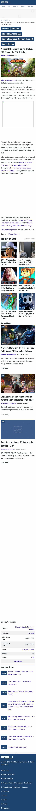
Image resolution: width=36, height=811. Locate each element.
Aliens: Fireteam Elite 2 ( (17, 672)
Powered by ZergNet (30, 238)
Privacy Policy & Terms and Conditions (17, 783)
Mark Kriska (5, 55)
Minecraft (16, 28)
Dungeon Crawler (28, 649)
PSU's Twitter (8, 779)
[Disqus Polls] (18, 491)
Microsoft (6, 28)
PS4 (31, 627)
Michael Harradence (8, 354)
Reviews (6, 808)
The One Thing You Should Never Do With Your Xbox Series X (26, 262)
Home (3, 6)
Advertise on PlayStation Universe (15, 787)
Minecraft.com (13, 234)
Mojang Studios (8, 44)
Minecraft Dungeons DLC (11, 33)
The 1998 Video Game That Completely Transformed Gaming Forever (8, 315)
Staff (4, 800)
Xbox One (31, 629)
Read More (18, 661)
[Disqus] (18, 540)
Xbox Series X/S (14, 674)
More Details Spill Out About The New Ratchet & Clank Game (27, 287)
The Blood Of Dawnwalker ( (18, 727)
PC (28, 627)
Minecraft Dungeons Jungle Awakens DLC (17, 38)
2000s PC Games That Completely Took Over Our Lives (8, 262)
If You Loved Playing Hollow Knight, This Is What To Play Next (26, 313)
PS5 (9, 6)
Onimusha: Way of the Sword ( (19, 736)
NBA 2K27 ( (12, 717)
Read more (5, 368)
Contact (6, 791)
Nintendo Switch (20, 627)
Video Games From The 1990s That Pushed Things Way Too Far (9, 287)
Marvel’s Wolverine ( (15, 747)
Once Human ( (13, 682)
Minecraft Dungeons (8, 80)
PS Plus (15, 6)
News (23, 6)
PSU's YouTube (8, 774)
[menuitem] (3, 7)
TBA (32, 657)
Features (31, 6)
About (5, 795)
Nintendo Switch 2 (23, 717)
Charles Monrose (7, 449)
